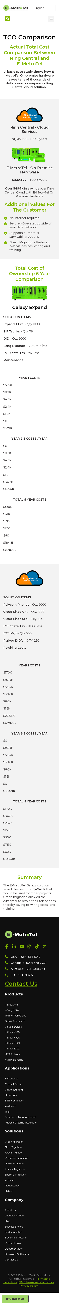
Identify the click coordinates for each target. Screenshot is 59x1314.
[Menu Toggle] (51, 19)
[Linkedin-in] (14, 946)
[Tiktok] (37, 946)
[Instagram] (29, 946)
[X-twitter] (44, 946)
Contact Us (21, 983)
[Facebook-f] (6, 946)
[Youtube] (22, 946)
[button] (7, 18)
